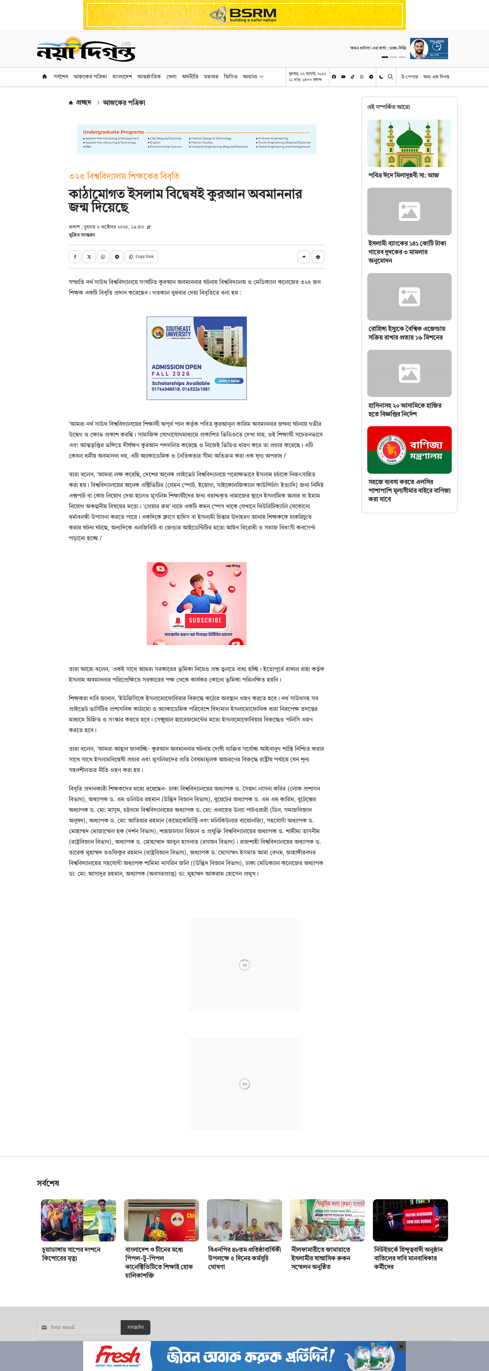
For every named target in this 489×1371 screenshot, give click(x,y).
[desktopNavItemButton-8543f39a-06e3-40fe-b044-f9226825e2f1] (260, 76)
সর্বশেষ (61, 76)
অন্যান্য (250, 76)
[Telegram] (371, 77)
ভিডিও (231, 76)
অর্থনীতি (190, 76)
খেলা (171, 76)
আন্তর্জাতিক (149, 76)
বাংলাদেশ (122, 76)
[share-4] (117, 256)
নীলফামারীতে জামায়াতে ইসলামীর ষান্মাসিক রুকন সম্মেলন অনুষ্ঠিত (320, 1258)
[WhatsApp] (362, 77)
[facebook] (334, 77)
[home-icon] (44, 76)
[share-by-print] (318, 256)
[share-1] (75, 256)
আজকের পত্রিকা (90, 76)
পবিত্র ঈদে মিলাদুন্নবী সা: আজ (404, 175)
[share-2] (89, 256)
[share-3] (103, 256)
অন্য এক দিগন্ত (436, 76)
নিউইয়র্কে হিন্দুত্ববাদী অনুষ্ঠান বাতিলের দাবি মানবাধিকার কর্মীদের (408, 1258)
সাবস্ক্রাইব (135, 1327)
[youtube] (343, 77)
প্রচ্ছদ (83, 102)
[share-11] (303, 256)
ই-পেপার (410, 76)
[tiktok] (352, 77)
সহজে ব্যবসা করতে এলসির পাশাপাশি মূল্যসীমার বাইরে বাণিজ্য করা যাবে (410, 490)
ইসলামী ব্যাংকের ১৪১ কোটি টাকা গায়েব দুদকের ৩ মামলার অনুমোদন (407, 252)
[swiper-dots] (385, 57)
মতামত (211, 76)
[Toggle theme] (382, 76)
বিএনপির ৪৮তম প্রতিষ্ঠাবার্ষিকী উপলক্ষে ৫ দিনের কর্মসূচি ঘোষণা (244, 1258)
